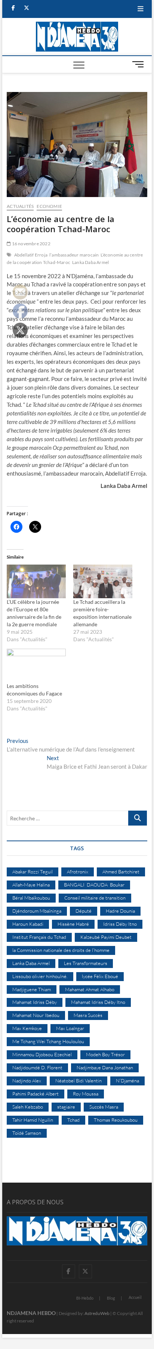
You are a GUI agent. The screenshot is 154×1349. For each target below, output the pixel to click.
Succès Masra (103, 1107)
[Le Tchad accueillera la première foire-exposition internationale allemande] (102, 581)
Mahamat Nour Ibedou (35, 1015)
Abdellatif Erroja (30, 255)
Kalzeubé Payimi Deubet (106, 937)
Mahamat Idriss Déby (34, 1002)
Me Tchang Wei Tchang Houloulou (48, 1041)
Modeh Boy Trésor (105, 1054)
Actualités (20, 206)
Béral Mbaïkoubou (31, 898)
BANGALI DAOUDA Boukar (94, 885)
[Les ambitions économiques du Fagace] (36, 665)
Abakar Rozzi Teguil (32, 872)
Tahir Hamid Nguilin (32, 1120)
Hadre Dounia (120, 911)
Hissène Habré (73, 924)
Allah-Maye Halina (31, 885)
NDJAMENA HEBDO (31, 1313)
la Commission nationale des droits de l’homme (61, 950)
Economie (49, 206)
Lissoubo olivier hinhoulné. (40, 976)
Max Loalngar (70, 1028)
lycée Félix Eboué (100, 976)
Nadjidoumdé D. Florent (37, 1067)
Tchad (73, 1120)
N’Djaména (127, 1081)
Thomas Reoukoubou (116, 1120)
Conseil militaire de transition (95, 898)
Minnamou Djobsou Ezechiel (42, 1054)
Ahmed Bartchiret (120, 872)
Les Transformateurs (85, 963)
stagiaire (66, 1107)
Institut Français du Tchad (39, 937)
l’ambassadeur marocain (74, 255)
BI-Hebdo (84, 1298)
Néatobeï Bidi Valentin (78, 1081)
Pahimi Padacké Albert (35, 1094)
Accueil (135, 1297)
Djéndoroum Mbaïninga (36, 911)
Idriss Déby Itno (120, 924)
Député (84, 911)
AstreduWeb (97, 1313)
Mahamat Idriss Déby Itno (98, 1002)
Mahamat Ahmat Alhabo (89, 989)
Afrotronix (77, 872)
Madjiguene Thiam (31, 989)
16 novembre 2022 (30, 243)
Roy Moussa (85, 1094)
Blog (111, 1298)
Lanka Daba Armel (90, 262)
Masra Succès (88, 1015)
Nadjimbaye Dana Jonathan (105, 1067)
